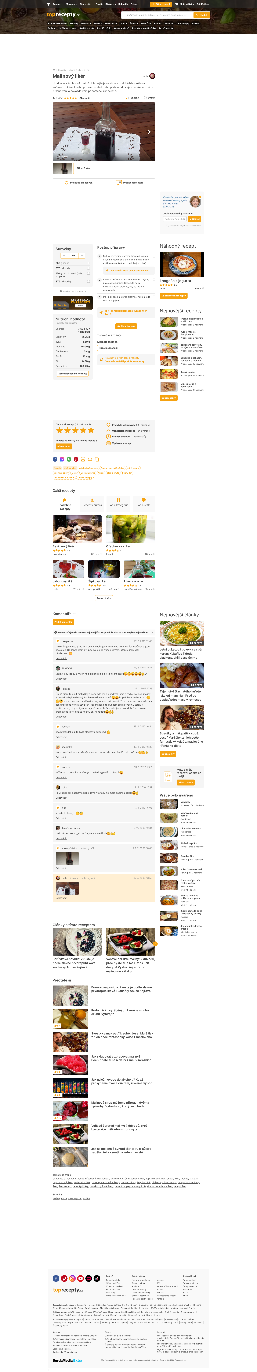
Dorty (149, 1315)
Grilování (169, 23)
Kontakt (160, 1299)
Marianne (187, 1289)
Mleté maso (87, 1312)
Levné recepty (166, 28)
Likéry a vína (83, 70)
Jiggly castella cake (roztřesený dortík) (191, 912)
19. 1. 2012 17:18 (143, 688)
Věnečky (185, 802)
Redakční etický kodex (142, 1299)
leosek (109, 554)
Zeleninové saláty (119, 1315)
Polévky (98, 23)
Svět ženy (110, 1292)
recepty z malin (189, 1178)
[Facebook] (56, 1278)
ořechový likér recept (97, 1178)
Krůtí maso (75, 1312)
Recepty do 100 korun (64, 477)
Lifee (185, 1295)
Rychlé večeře (104, 28)
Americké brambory (183, 1305)
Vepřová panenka (179, 1308)
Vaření (101, 473)
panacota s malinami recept (68, 1178)
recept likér (180, 1186)
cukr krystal (74, 1198)
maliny (56, 1198)
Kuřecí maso (111, 23)
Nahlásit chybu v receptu (74, 291)
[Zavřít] (152, 632)
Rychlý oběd (186, 1322)
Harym (184, 872)
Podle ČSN (146, 23)
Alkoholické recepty (88, 468)
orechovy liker (136, 1178)
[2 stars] (67, 430)
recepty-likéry (80, 1186)
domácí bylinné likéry (101, 1186)
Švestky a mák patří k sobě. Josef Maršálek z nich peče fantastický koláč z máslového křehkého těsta (122, 1037)
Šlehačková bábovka (109, 1308)
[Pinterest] (64, 1278)
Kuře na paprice (119, 1322)
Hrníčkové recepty (67, 28)
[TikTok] (97, 1278)
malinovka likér (82, 1182)
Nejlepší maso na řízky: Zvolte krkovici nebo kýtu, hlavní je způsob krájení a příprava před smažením (180, 1350)
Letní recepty (183, 23)
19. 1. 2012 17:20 (143, 668)
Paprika (158, 23)
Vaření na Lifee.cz (114, 1283)
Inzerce (160, 1280)
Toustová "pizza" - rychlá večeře (190, 881)
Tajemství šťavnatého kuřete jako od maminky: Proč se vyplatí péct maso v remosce (180, 696)
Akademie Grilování (57, 23)
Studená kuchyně (137, 1315)
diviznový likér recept (164, 1182)
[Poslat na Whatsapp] (69, 459)
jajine (64, 787)
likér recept (65, 1186)
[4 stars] (83, 430)
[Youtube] (80, 1278)
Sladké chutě (113, 473)
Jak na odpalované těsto (161, 1305)
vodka (86, 1198)
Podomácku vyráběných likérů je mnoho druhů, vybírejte (120, 1012)
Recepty (62, 70)
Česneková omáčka (61, 1349)
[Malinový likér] (67, 858)
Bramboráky (187, 856)
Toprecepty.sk (189, 1280)
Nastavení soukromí (141, 1280)
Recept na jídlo (113, 1280)
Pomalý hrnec (132, 1312)
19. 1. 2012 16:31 (143, 767)
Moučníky (86, 23)
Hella (145, 76)
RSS (158, 1283)
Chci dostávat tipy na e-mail (178, 213)
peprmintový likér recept (159, 1178)
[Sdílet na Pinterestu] (76, 459)
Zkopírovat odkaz (97, 459)
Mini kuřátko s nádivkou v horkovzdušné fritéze (192, 386)
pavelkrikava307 (188, 886)
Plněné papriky (189, 843)
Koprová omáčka (75, 1322)
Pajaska (66, 688)
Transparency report (166, 1295)
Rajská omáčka (138, 1319)
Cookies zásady (139, 1289)
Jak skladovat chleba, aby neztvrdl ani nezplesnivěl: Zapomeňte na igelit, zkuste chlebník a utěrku (180, 1338)
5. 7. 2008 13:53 (143, 877)
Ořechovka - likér (118, 546)
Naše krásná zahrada (116, 1295)
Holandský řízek (92, 1322)
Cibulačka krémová (191, 828)
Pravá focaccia (91, 1308)
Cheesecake (171, 1319)
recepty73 (94, 589)
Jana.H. (184, 859)
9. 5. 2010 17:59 (143, 787)
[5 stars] (91, 430)
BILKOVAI (67, 668)
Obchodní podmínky (141, 1292)
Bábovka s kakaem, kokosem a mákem (191, 359)
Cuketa (195, 23)
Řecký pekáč (188, 372)
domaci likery (128, 1182)
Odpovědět (61, 658)
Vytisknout (83, 459)
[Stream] (88, 1278)
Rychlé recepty (87, 28)
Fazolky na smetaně (93, 1319)
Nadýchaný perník (170, 1322)
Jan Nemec (186, 819)
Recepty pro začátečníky (144, 28)
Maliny (75, 473)
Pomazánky (71, 1305)
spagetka (67, 746)
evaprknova (59, 554)
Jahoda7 (184, 917)
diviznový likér (119, 1178)
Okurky (123, 23)
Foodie (160, 1289)
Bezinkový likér (63, 546)
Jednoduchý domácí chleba (191, 927)
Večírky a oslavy (61, 473)
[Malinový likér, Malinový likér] (67, 888)
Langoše (132, 1322)
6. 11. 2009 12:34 (143, 827)
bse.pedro (67, 641)
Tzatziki (192, 1308)
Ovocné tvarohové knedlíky (117, 1319)
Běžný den (127, 473)
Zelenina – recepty (87, 1305)
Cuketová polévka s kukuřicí (118, 1335)
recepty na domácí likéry (106, 1182)
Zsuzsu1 (184, 846)
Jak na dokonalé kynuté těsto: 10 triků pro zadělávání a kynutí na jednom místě (121, 1150)
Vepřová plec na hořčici (189, 814)
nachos (66, 726)
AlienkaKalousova (189, 932)
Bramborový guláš (155, 1319)
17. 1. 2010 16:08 (143, 807)
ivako (78, 848)
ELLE (185, 1292)
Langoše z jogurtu (175, 281)
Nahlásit (160, 1292)
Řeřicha (197, 1305)
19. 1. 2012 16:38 (143, 746)
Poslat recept (90, 459)
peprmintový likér (62, 1182)
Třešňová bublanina (160, 1308)
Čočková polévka (186, 1319)
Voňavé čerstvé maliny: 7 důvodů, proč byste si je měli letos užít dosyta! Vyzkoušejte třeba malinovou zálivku (130, 965)
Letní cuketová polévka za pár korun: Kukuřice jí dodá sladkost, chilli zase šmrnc (181, 654)
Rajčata (51, 28)
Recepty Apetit (113, 1289)
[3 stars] (75, 430)
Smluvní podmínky (140, 1295)
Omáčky (74, 23)
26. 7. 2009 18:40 (142, 848)
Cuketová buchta (146, 1322)
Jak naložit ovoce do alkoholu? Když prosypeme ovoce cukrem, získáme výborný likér (123, 1083)
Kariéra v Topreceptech (167, 1286)
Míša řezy (105, 1322)
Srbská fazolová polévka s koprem (190, 897)
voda (64, 1198)
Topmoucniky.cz (190, 1283)
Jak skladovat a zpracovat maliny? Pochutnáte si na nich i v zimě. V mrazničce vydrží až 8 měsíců (122, 1060)
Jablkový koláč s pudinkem (65, 1352)
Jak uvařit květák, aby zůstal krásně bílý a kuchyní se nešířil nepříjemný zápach (180, 1345)
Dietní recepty (87, 1315)
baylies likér (144, 1182)
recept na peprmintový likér (130, 1186)
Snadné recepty (84, 477)
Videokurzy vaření (114, 1286)
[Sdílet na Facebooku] (55, 459)
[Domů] (54, 69)
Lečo (158, 1322)
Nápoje (72, 70)
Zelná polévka (127, 1308)
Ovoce (157, 1315)
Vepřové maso (101, 1312)
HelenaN (185, 901)
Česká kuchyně (121, 28)
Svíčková (79, 1308)
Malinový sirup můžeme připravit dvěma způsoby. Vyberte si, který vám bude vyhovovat (120, 1106)
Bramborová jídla (116, 1312)
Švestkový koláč (60, 1325)
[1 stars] (60, 430)
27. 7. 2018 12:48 (143, 641)
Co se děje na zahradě (63, 1308)
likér (177, 1178)
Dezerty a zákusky (139, 1305)
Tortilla (126, 1305)
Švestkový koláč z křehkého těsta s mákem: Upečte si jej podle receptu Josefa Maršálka (125, 1345)
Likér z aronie (133, 581)
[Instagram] (72, 1278)
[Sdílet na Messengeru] (62, 459)
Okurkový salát (59, 1322)
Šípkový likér (97, 581)
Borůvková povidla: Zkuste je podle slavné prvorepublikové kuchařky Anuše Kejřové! (74, 963)
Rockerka (185, 805)
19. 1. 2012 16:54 (143, 726)
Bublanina (197, 1322)
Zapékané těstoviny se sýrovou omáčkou (192, 346)
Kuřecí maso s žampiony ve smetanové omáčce (191, 334)
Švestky (134, 23)
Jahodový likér (63, 581)
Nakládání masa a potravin (109, 1305)
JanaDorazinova (133, 589)
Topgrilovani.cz (190, 1286)
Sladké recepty (72, 1315)
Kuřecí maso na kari (191, 869)
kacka (162, 288)
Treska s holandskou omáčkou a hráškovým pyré (192, 321)
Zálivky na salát (142, 1308)
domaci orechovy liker (159, 1186)
